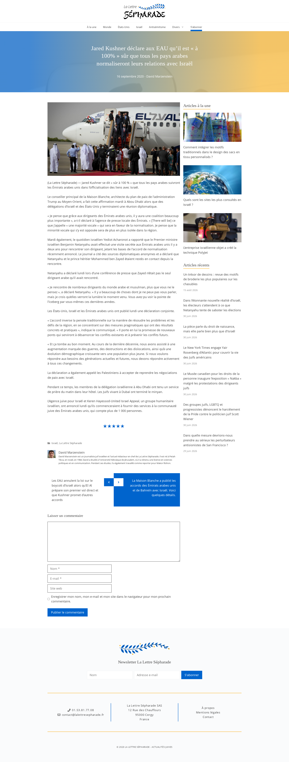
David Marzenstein (159, 76)
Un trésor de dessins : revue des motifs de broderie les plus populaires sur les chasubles (210, 279)
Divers (176, 27)
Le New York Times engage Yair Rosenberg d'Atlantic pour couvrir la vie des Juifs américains (210, 352)
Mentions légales (208, 712)
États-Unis (123, 27)
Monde (107, 27)
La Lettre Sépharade (70, 443)
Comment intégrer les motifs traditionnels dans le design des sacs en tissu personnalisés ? (211, 152)
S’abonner (196, 27)
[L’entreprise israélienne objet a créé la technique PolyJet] (212, 240)
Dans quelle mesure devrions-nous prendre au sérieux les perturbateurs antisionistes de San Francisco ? (209, 440)
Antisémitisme (157, 27)
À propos (208, 708)
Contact (208, 717)
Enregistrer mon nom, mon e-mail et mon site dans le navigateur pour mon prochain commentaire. (111, 599)
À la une (91, 27)
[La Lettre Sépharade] (144, 11)
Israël (139, 27)
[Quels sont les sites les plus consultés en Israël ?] (212, 192)
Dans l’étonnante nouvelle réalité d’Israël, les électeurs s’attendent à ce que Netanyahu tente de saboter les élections (212, 305)
